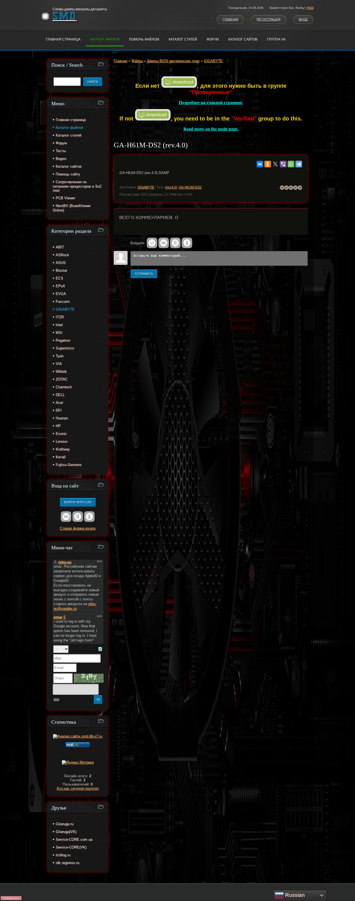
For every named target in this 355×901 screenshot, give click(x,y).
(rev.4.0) (171, 187)
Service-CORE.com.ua (74, 839)
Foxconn (63, 302)
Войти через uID (78, 502)
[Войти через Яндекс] (175, 243)
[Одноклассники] (267, 164)
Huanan (62, 418)
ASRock (62, 255)
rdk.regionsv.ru (67, 863)
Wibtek (61, 371)
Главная (230, 19)
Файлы (137, 61)
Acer (59, 403)
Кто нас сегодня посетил (78, 788)
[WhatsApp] (291, 164)
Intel (59, 325)
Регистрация (268, 19)
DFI (59, 410)
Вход (303, 19)
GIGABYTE (213, 61)
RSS (310, 7)
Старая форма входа (77, 528)
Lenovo (61, 441)
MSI (59, 333)
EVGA (61, 294)
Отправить (144, 273)
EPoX (60, 286)
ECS (59, 278)
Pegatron (63, 340)
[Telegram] (298, 164)
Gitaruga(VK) (66, 832)
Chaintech (64, 387)
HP (58, 426)
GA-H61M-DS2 (190, 187)
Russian (294, 895)
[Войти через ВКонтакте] (163, 243)
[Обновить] (100, 649)
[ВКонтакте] (260, 164)
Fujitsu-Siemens (69, 465)
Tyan (60, 356)
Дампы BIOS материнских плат (173, 61)
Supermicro (65, 348)
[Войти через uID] (152, 243)
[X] (275, 164)
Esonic (61, 434)
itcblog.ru (63, 855)
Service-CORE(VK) (71, 847)
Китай (60, 457)
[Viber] (283, 164)
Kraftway (63, 449)
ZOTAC (62, 379)
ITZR (60, 317)
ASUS (61, 263)
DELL (60, 395)
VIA (59, 364)
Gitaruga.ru (64, 824)
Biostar (61, 270)
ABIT (60, 247)
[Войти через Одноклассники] (187, 243)
